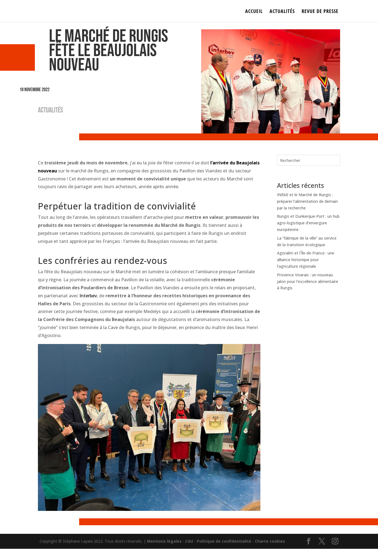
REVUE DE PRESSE (320, 11)
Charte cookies (270, 541)
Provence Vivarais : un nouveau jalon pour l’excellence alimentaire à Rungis (307, 281)
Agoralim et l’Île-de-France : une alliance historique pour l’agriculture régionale (305, 259)
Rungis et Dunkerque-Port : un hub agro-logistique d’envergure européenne (308, 223)
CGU (189, 541)
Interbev (88, 296)
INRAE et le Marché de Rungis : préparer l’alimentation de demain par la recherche (307, 201)
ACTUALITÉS (282, 11)
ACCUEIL (254, 11)
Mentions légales (164, 541)
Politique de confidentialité (224, 541)
